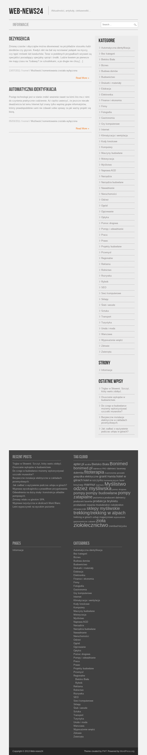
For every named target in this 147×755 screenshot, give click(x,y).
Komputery (107, 147)
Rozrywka (106, 275)
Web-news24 (26, 11)
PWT (104, 751)
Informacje (21, 24)
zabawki (91, 521)
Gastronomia (108, 118)
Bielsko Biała (108, 59)
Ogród (104, 205)
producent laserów (83, 501)
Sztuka (105, 311)
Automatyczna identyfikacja (32, 89)
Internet (105, 129)
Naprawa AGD (108, 170)
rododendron (117, 505)
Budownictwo (108, 77)
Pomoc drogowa (109, 223)
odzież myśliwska (93, 488)
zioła (101, 520)
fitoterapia (94, 472)
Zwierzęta (106, 351)
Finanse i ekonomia (111, 100)
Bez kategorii (108, 53)
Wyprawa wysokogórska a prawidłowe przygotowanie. (40, 488)
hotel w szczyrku (93, 480)
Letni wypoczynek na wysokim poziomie (33, 506)
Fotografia (106, 112)
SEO (103, 287)
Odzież (105, 199)
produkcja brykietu (105, 501)
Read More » (82, 78)
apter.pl (79, 464)
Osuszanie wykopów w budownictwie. (113, 398)
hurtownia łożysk (111, 480)
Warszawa (106, 334)
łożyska (122, 526)
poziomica (98, 497)
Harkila (111, 476)
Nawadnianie (107, 188)
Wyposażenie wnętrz (112, 340)
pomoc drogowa (119, 489)
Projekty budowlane (111, 246)
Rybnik (104, 281)
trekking (82, 512)
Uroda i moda (108, 328)
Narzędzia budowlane (112, 182)
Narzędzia (106, 176)
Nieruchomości (109, 194)
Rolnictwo (106, 270)
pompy (79, 493)
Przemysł (106, 252)
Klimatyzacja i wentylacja (114, 135)
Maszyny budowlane (111, 153)
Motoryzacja (107, 158)
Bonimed (119, 463)
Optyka (105, 217)
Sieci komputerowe (111, 293)
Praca (104, 234)
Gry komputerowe (110, 123)
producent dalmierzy (115, 497)
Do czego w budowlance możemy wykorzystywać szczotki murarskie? (114, 408)
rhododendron (103, 505)
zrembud (113, 526)
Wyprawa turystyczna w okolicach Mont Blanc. (37, 503)
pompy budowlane (101, 493)
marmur (89, 484)
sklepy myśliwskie (103, 508)
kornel (25, 70)
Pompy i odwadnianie (112, 229)
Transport (106, 316)
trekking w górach (83, 517)
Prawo (104, 240)
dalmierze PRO (99, 469)
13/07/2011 (14, 70)
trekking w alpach (107, 512)
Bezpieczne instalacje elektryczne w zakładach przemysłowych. (114, 420)
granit (103, 476)
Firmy (104, 106)
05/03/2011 (14, 121)
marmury (100, 485)
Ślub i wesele (108, 305)
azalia (88, 464)
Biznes (104, 65)
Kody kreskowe (109, 141)
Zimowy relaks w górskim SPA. (29, 499)
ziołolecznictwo (91, 525)
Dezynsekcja (19, 39)
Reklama (105, 264)
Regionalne (107, 258)
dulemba (79, 472)
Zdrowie (105, 346)
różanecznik (80, 509)
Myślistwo (106, 164)
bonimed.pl (83, 468)
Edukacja (106, 88)
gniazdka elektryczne (86, 476)
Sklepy (104, 299)
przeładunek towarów (84, 505)
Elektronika (107, 94)
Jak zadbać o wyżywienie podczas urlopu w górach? (114, 430)
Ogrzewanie (107, 211)
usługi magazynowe (103, 517)
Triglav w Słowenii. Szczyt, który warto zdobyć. (115, 390)
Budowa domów (109, 71)
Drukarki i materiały (111, 83)
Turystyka (106, 322)
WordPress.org (127, 751)
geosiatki (121, 473)
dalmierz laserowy (116, 468)
